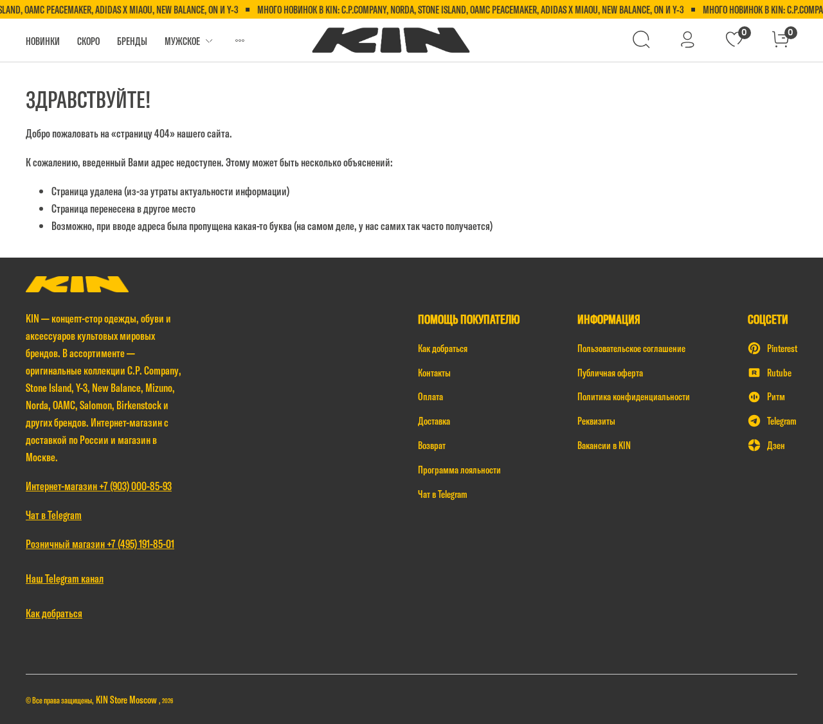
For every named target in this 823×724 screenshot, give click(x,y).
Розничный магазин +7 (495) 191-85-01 (100, 543)
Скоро (88, 41)
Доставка (434, 420)
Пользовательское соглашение (631, 348)
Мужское (182, 41)
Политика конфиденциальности (633, 396)
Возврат (432, 445)
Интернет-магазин (62, 486)
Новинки (43, 41)
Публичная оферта (610, 372)
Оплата (430, 396)
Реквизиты (596, 420)
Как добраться (442, 348)
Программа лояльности (459, 469)
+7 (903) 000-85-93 (135, 486)
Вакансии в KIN (604, 445)
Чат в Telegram (442, 494)
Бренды (132, 41)
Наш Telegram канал (65, 578)
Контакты (434, 372)
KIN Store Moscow (127, 699)
